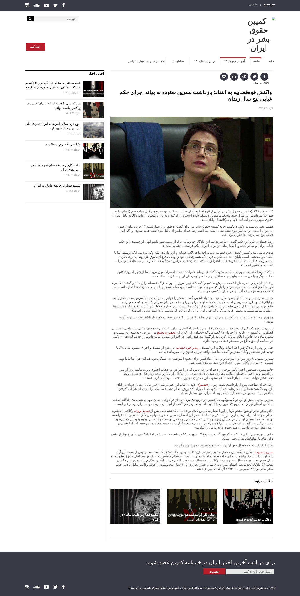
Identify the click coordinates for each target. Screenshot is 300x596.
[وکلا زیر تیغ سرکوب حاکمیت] (248, 506)
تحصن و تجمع (166, 332)
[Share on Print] (234, 77)
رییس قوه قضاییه (187, 347)
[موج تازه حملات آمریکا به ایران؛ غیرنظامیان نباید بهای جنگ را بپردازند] (93, 130)
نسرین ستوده (264, 452)
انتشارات (178, 61)
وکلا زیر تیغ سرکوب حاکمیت (62, 144)
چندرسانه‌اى (206, 61)
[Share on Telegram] (244, 77)
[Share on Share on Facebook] (264, 77)
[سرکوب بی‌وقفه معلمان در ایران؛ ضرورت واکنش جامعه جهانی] (93, 110)
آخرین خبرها (236, 61)
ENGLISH (269, 4)
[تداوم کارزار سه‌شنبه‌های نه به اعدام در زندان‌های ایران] (192, 506)
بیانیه (256, 61)
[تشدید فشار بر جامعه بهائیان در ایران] (135, 506)
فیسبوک (202, 384)
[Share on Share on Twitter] (254, 77)
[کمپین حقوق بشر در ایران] (258, 35)
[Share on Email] (224, 77)
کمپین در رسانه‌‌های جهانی (146, 61)
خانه (271, 61)
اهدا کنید (35, 46)
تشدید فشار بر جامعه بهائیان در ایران (57, 185)
